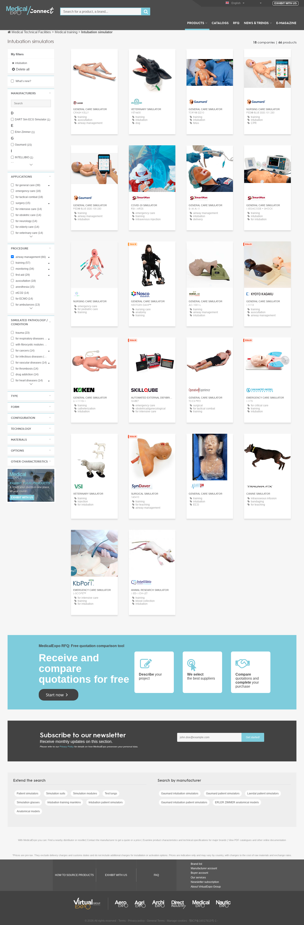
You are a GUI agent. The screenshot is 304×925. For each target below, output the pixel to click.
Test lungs (111, 793)
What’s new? (23, 81)
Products (195, 23)
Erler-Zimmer (25, 132)
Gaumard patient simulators (222, 793)
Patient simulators (27, 793)
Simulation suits (55, 793)
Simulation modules (85, 793)
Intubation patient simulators (106, 802)
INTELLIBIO (24, 157)
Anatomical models (28, 811)
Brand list (196, 863)
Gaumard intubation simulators (179, 793)
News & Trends (256, 23)
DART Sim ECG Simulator (32, 119)
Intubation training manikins (64, 802)
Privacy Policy (67, 746)
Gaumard (23, 144)
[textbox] (101, 11)
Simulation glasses (28, 802)
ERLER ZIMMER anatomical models (237, 802)
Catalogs (220, 23)
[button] (31, 93)
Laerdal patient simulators (263, 793)
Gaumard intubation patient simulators (184, 802)
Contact (94, 56)
